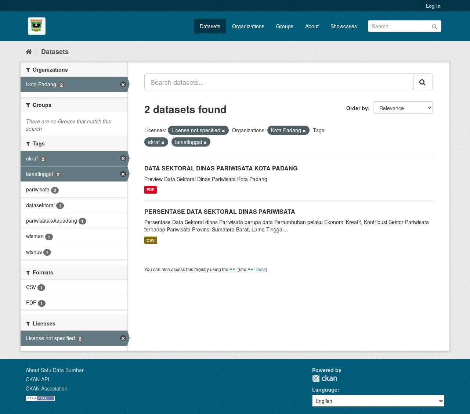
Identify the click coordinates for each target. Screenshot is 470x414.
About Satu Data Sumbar (55, 370)
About (312, 26)
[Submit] (434, 25)
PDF (150, 189)
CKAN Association (47, 388)
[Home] (29, 51)
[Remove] (223, 130)
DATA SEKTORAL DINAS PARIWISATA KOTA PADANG (220, 168)
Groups (284, 26)
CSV (151, 240)
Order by (357, 108)
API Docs (256, 269)
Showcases (343, 26)
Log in (433, 5)
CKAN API (37, 379)
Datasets (210, 26)
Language (324, 389)
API (232, 269)
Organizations (248, 26)
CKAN (324, 378)
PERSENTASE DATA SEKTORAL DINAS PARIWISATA (219, 211)
